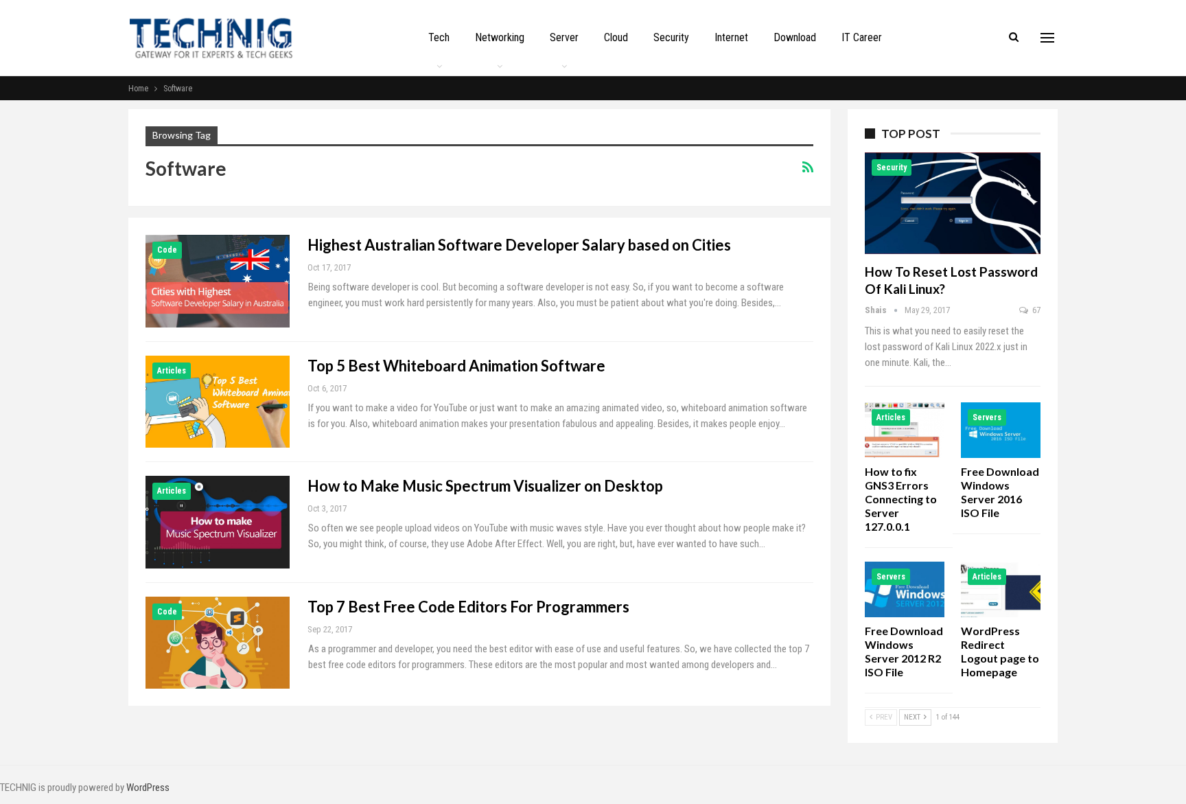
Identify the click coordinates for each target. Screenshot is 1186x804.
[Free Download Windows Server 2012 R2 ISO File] (904, 589)
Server (564, 37)
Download (795, 37)
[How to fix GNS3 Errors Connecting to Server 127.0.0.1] (904, 430)
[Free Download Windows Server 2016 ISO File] (1000, 430)
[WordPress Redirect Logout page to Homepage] (1000, 589)
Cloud (616, 37)
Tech (439, 37)
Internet (731, 37)
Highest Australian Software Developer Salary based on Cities (519, 245)
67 (1035, 310)
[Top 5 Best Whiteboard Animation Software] (218, 402)
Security (671, 37)
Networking (499, 37)
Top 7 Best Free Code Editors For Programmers (468, 606)
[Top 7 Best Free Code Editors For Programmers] (218, 643)
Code (167, 250)
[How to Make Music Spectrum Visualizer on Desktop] (218, 522)
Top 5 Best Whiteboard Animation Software (456, 365)
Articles (171, 371)
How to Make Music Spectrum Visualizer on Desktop (485, 485)
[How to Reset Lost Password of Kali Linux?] (952, 203)
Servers (987, 417)
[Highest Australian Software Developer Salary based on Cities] (218, 281)
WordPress (148, 787)
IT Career (861, 37)
